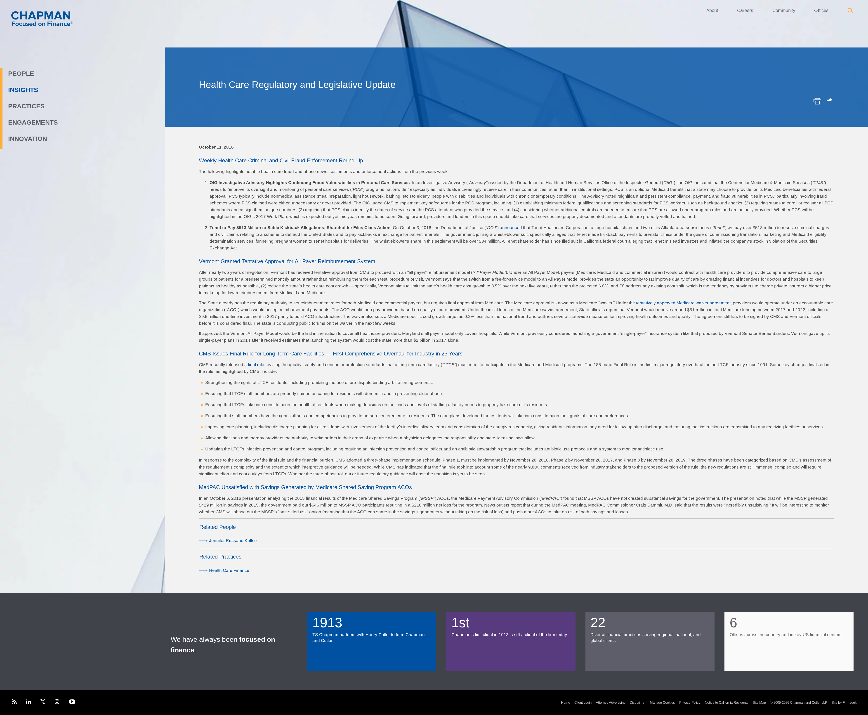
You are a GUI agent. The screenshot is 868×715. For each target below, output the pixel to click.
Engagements (33, 122)
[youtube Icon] (72, 702)
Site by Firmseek (844, 702)
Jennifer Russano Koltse (233, 540)
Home (565, 702)
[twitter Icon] (43, 702)
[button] (830, 100)
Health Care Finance (229, 570)
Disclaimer (638, 702)
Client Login (583, 702)
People (21, 73)
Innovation (27, 138)
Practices (26, 106)
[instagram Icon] (57, 702)
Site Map (759, 702)
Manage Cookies (662, 702)
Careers (745, 10)
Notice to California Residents (726, 702)
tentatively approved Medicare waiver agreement (683, 303)
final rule (256, 364)
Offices (821, 10)
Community (783, 10)
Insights (23, 89)
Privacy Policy (690, 702)
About (712, 10)
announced (511, 227)
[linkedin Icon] (28, 702)
